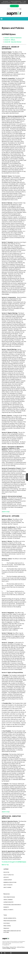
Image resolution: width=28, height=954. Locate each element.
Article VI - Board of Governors (12, 37)
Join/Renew (5, 1)
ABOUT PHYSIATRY (8, 884)
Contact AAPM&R (6, 948)
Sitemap (13, 948)
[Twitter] (4, 953)
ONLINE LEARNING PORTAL (10, 918)
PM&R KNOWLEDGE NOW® (10, 920)
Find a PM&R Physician (9, 897)
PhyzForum (14, 2)
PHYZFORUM (7, 923)
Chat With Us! (27, 477)
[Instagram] (10, 953)
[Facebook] (1, 953)
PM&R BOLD (6, 928)
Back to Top (5, 864)
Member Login (14, 5)
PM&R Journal (23, 2)
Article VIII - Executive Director (12, 42)
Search (20, 9)
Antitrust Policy (20, 947)
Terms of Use (13, 947)
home (14, 13)
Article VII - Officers (9, 40)
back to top (5, 511)
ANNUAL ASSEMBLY (8, 899)
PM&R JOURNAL (7, 925)
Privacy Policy (5, 947)
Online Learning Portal (16, 1)
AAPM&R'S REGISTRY (8, 902)
